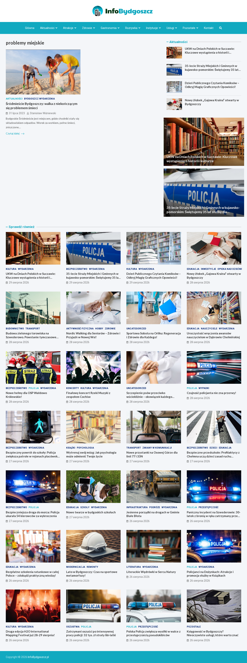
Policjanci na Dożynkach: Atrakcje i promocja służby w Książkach (210, 573)
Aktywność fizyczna (80, 328)
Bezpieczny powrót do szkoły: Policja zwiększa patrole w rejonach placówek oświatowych (32, 456)
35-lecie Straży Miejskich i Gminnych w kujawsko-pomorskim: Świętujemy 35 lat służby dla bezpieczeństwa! (212, 69)
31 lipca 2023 (17, 113)
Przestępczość (208, 507)
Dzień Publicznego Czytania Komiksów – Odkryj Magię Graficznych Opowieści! (212, 85)
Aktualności (47, 28)
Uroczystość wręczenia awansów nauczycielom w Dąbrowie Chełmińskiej (213, 335)
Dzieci (213, 447)
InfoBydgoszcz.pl (38, 657)
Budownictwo (15, 328)
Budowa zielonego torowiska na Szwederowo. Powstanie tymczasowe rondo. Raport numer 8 (31, 337)
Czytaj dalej (13, 133)
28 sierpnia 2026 (200, 282)
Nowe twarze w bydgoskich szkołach (91, 512)
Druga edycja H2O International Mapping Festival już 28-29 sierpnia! (30, 633)
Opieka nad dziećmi (229, 269)
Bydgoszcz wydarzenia (39, 99)
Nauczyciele (209, 328)
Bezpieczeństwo (76, 269)
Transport (32, 328)
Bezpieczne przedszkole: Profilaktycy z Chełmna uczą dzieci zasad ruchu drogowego (213, 456)
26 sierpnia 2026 (139, 521)
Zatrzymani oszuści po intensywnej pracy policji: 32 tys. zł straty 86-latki (91, 633)
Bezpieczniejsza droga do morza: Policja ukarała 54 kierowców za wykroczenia (32, 514)
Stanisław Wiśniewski (43, 113)
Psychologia (85, 447)
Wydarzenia (26, 269)
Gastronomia (109, 28)
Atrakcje (68, 28)
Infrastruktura (137, 507)
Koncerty (72, 388)
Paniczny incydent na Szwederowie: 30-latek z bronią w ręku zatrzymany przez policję (213, 515)
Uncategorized (136, 328)
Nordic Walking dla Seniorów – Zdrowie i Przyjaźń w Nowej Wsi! (93, 335)
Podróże (154, 507)
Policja (34, 388)
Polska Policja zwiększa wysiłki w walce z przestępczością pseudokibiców (153, 633)
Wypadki (204, 388)
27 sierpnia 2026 (19, 461)
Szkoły (85, 507)
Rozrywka (131, 28)
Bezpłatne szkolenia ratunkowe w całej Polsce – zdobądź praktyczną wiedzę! (32, 573)
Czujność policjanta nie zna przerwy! (211, 393)
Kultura (11, 269)
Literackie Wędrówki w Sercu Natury (151, 572)
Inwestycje (208, 269)
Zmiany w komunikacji (157, 447)
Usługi (170, 28)
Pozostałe (189, 28)
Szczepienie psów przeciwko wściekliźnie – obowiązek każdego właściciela (149, 396)
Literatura (133, 567)
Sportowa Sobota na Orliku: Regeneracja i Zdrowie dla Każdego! (153, 335)
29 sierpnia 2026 (19, 282)
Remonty (92, 567)
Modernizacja (75, 567)
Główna (29, 28)
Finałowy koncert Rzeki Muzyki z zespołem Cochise (88, 394)
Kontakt (208, 28)
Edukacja (193, 269)
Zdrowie (87, 28)
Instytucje (152, 28)
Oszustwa (73, 626)
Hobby (99, 328)
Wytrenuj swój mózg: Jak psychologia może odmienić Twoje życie (91, 454)
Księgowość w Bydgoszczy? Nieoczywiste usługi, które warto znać (212, 633)
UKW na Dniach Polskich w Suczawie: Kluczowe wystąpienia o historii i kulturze (210, 52)
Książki (70, 447)
